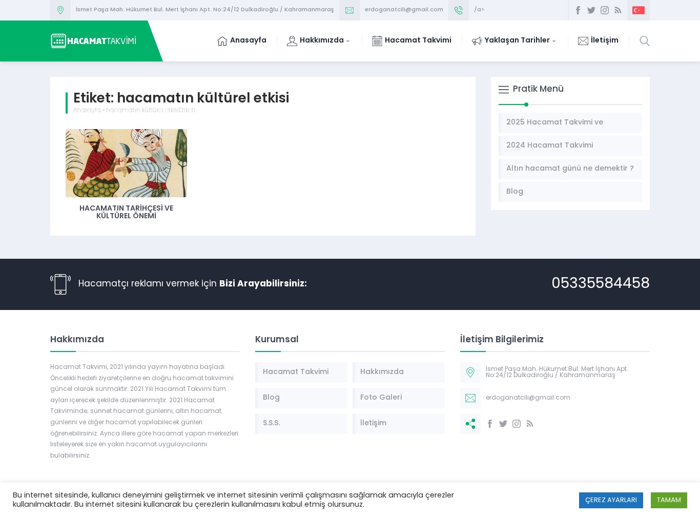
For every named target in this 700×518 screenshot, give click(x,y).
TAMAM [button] (669, 500)
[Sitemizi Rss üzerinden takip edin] (618, 10)
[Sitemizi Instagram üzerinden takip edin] (605, 10)
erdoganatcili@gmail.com (404, 10)
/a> (479, 10)
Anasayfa (87, 111)
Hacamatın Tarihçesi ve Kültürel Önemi (126, 212)
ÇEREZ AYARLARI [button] (611, 500)
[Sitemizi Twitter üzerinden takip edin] (591, 10)
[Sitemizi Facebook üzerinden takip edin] (578, 10)
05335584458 (600, 284)
